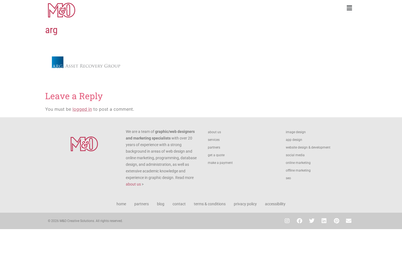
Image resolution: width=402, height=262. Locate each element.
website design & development (308, 147)
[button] (279, 8)
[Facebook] (299, 220)
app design (294, 140)
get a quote (216, 155)
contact (179, 204)
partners (214, 147)
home (121, 204)
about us (133, 184)
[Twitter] (311, 220)
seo (288, 178)
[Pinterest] (336, 220)
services (214, 140)
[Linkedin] (324, 220)
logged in (82, 109)
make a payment (220, 163)
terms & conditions (210, 204)
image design (296, 132)
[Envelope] (348, 220)
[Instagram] (287, 220)
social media (295, 155)
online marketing (298, 163)
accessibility (275, 204)
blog (160, 204)
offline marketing (298, 170)
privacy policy (245, 204)
